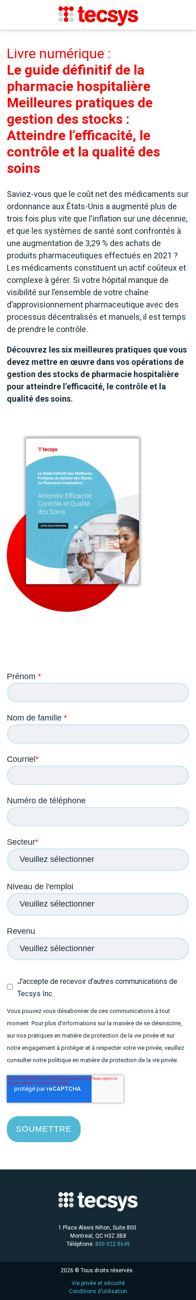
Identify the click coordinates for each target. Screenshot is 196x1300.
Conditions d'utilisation (98, 1291)
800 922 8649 (112, 1244)
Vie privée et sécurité (98, 1283)
